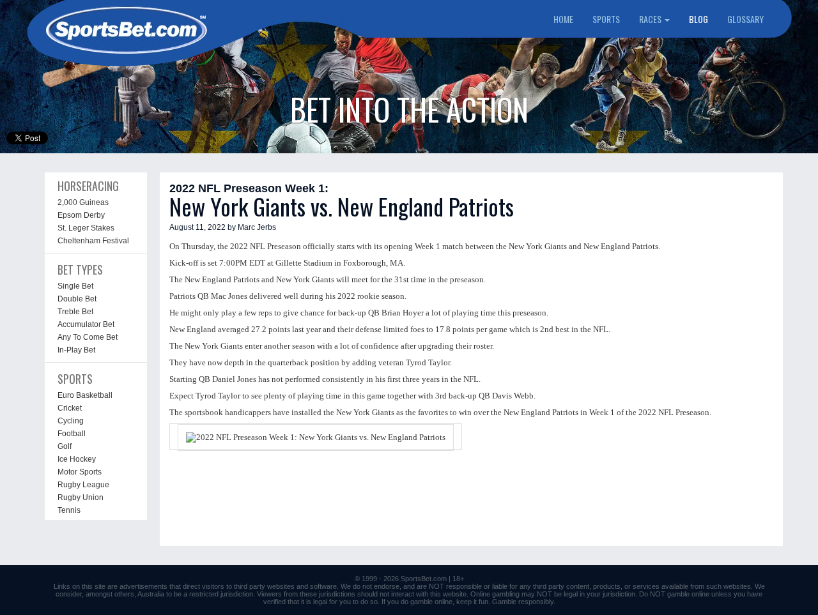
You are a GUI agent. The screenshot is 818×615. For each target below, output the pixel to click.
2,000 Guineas (83, 202)
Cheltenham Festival (93, 240)
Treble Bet (75, 311)
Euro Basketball (85, 395)
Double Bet (77, 298)
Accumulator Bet (86, 324)
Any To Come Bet (88, 337)
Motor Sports (80, 471)
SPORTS (606, 19)
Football (72, 433)
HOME (563, 19)
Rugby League (83, 484)
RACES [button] (651, 19)
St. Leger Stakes (86, 228)
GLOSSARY (745, 19)
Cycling (71, 420)
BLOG (698, 19)
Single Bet (75, 286)
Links (62, 586)
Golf (65, 446)
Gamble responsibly (522, 601)
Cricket (70, 408)
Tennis (69, 510)
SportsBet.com (424, 578)
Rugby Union (81, 497)
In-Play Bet (76, 349)
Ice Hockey (77, 459)
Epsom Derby (81, 215)
